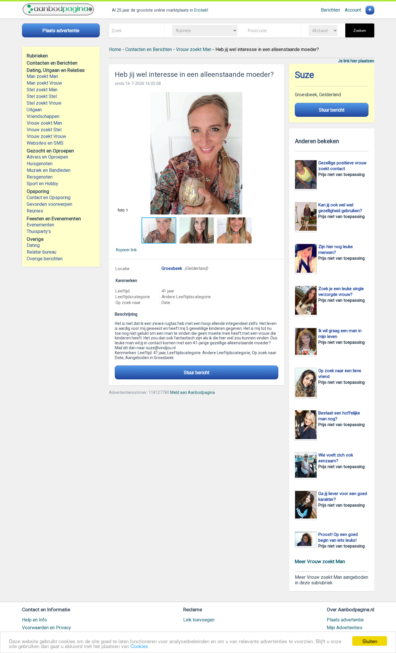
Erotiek (200, 10)
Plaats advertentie (345, 620)
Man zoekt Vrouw (44, 83)
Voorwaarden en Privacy (46, 627)
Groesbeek (171, 268)
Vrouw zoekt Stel (44, 129)
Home (115, 49)
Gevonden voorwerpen (49, 204)
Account (353, 10)
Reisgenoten (39, 177)
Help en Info (34, 620)
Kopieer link (126, 250)
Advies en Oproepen (47, 157)
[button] (196, 153)
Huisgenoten (39, 163)
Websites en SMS (45, 143)
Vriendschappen (43, 116)
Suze (304, 75)
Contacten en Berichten (148, 49)
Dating (33, 245)
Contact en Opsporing (48, 197)
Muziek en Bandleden (48, 170)
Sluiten (369, 641)
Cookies (139, 646)
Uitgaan (34, 109)
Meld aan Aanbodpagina (192, 392)
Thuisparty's (39, 231)
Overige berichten (45, 258)
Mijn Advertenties (344, 627)
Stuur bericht (196, 372)
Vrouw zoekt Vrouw (46, 136)
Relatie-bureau (41, 252)
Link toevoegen (199, 620)
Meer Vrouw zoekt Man (320, 561)
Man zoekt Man (42, 76)
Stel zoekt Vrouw (44, 103)
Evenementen (40, 225)
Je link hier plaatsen (356, 61)
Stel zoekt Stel (42, 96)
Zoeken (359, 30)
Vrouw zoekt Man (44, 123)
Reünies (35, 211)
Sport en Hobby (42, 183)
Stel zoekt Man (42, 89)
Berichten (330, 10)
